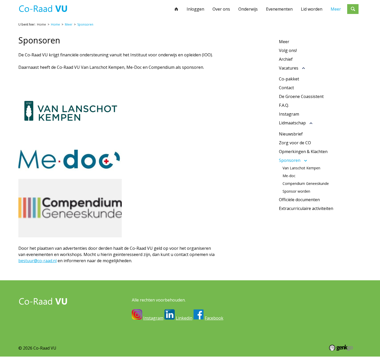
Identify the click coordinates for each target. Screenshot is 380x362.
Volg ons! (288, 50)
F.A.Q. (284, 105)
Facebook (214, 318)
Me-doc (289, 176)
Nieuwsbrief (291, 134)
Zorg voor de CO (295, 142)
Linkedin (184, 318)
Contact (286, 87)
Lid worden (311, 9)
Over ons (221, 9)
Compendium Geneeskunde (306, 184)
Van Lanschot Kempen (301, 168)
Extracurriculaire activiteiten (306, 208)
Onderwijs (248, 9)
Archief (286, 59)
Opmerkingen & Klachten (303, 151)
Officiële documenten (299, 199)
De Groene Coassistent (301, 96)
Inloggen (195, 9)
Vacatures (288, 68)
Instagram (289, 114)
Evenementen (279, 9)
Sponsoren (85, 24)
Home (176, 9)
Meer (336, 9)
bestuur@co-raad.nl (37, 260)
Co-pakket (289, 79)
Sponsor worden (296, 191)
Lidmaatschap (292, 123)
